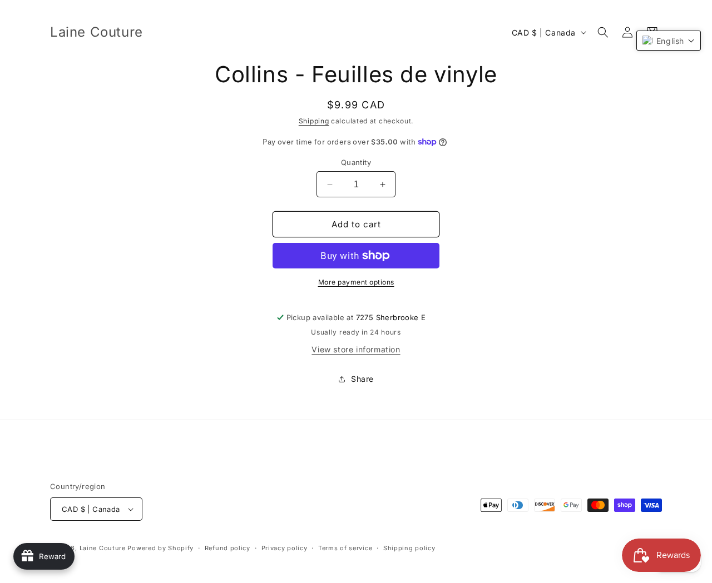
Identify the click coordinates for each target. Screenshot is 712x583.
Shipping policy (409, 548)
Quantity (356, 162)
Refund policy (227, 548)
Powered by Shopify (160, 548)
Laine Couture (103, 548)
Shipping (314, 121)
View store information (356, 349)
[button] (603, 32)
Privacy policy (284, 548)
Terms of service (345, 548)
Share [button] (362, 378)
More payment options (356, 282)
